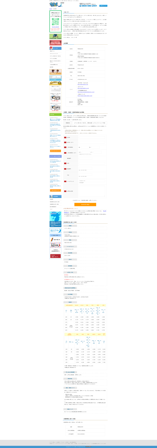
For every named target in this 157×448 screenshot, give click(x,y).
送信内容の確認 (85, 204)
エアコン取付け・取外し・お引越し (71, 443)
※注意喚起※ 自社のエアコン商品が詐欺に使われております (55, 141)
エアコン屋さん (52, 442)
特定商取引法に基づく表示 (54, 201)
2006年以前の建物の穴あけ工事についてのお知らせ (55, 125)
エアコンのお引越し (53, 58)
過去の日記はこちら (55, 190)
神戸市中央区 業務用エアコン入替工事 (55, 162)
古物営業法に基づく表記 (54, 204)
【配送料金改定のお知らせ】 (55, 131)
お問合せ (67, 442)
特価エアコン (52, 51)
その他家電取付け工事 (95, 443)
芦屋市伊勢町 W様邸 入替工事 (55, 181)
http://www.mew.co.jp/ (83, 84)
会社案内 (51, 199)
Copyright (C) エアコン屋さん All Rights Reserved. (75, 446)
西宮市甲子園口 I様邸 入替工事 (55, 186)
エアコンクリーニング (54, 53)
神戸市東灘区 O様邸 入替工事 (55, 176)
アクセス (62, 442)
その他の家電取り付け (54, 64)
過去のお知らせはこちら (55, 150)
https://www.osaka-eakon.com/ (85, 95)
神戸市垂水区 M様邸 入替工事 (55, 167)
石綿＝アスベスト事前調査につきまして (55, 136)
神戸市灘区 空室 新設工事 (55, 171)
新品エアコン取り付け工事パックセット (55, 62)
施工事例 (51, 67)
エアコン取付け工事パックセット (84, 443)
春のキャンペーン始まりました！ (55, 147)
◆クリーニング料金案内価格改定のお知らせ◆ (55, 120)
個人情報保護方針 (53, 206)
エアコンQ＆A (103, 443)
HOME (50, 8)
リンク (51, 209)
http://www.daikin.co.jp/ (83, 88)
